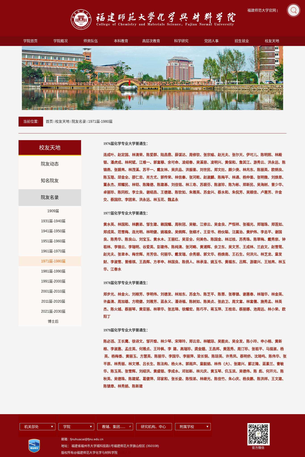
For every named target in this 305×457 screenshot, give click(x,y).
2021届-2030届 (53, 311)
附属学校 (187, 427)
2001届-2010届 (53, 291)
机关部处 (31, 427)
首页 (49, 121)
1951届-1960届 (53, 241)
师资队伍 (91, 41)
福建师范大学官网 (261, 10)
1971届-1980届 (100, 121)
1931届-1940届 (53, 221)
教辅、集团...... (113, 427)
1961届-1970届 (53, 251)
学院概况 (60, 41)
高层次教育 (151, 41)
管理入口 (124, 452)
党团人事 (211, 41)
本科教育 (121, 41)
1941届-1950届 (53, 231)
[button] (294, 10)
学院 (66, 427)
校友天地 (272, 41)
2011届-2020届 (53, 301)
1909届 (53, 211)
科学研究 (181, 41)
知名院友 (50, 180)
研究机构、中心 (153, 427)
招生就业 (242, 41)
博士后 (53, 321)
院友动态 (50, 164)
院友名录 (79, 121)
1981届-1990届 (53, 271)
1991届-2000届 (53, 281)
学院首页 (30, 41)
